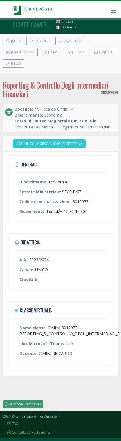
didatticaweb (30, 24)
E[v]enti (105, 52)
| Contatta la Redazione (26, 432)
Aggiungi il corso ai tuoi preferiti (47, 143)
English (66, 21)
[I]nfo (15, 40)
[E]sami (79, 52)
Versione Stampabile (25, 404)
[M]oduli (42, 40)
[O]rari (53, 52)
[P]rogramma (22, 52)
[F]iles (15, 63)
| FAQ (11, 423)
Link (69, 343)
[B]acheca (72, 40)
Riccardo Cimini (54, 109)
